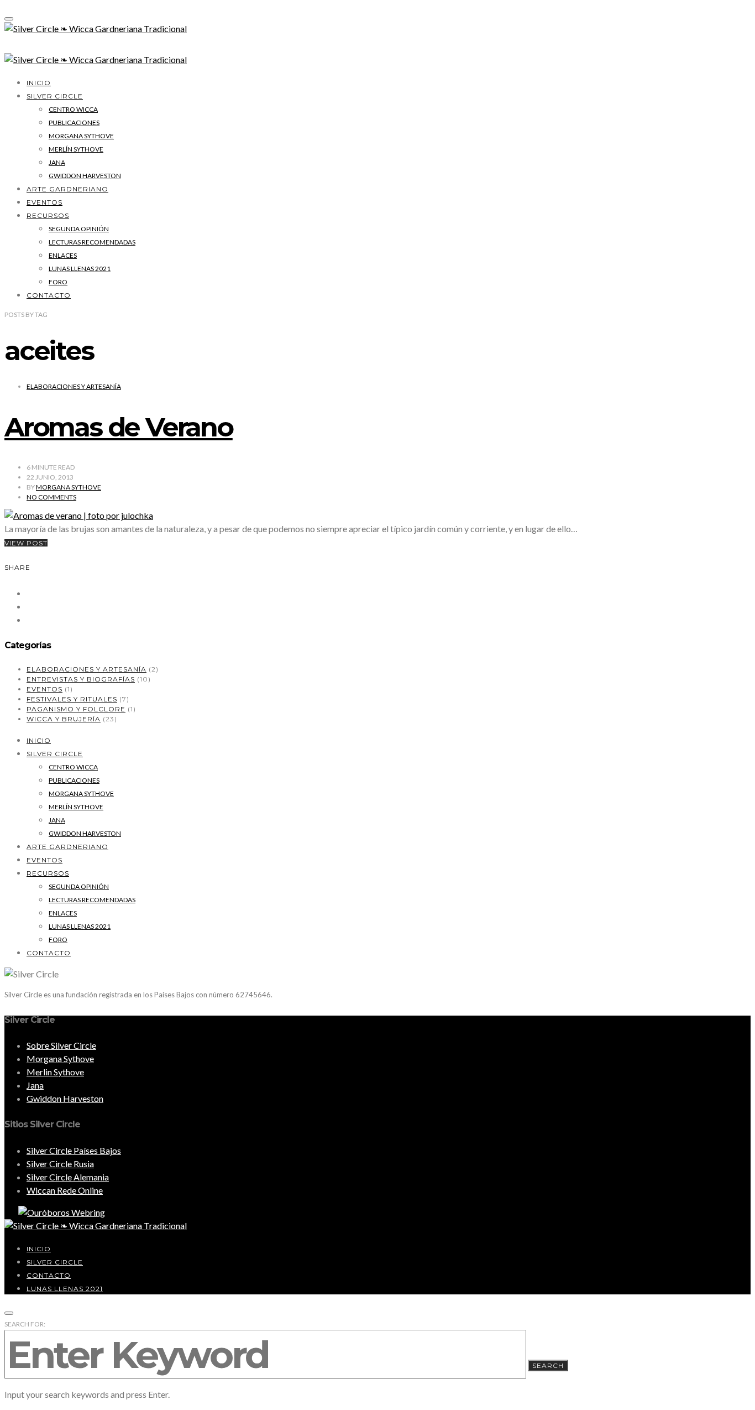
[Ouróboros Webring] (54, 1212)
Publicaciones (74, 122)
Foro (58, 282)
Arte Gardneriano (67, 189)
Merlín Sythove (76, 149)
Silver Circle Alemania (68, 1177)
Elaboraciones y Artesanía (74, 386)
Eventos (44, 202)
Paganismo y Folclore (76, 709)
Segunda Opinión (79, 229)
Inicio (39, 83)
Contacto (49, 295)
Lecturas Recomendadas (92, 242)
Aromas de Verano (118, 427)
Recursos (48, 215)
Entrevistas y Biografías (81, 679)
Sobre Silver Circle (61, 1045)
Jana (57, 162)
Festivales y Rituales (72, 699)
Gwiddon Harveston (85, 175)
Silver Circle (55, 96)
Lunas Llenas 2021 (80, 268)
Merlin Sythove (55, 1071)
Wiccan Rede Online (65, 1190)
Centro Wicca (73, 109)
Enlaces (63, 255)
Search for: (24, 1324)
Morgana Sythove (81, 136)
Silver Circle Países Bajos (74, 1150)
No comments (51, 497)
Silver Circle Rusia (60, 1163)
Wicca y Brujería (64, 719)
